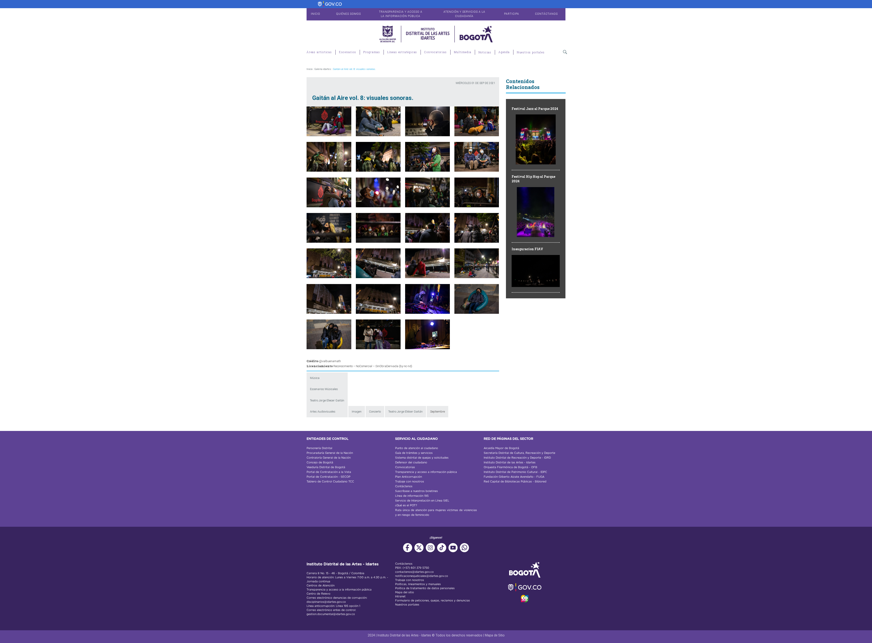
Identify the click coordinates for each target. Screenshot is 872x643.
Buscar (565, 53)
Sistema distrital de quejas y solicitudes (421, 457)
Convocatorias (405, 467)
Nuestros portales (531, 52)
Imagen (357, 411)
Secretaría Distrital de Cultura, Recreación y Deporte (519, 453)
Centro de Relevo (318, 593)
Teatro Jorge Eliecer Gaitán (327, 400)
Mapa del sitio (404, 592)
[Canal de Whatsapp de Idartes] (464, 549)
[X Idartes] (419, 549)
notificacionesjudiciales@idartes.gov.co (421, 576)
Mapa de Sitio (495, 635)
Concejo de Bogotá (320, 462)
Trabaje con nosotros (409, 481)
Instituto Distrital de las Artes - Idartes (509, 462)
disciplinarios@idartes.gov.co (326, 602)
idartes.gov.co (424, 572)
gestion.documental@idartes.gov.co (331, 614)
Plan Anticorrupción (408, 476)
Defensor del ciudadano (411, 462)
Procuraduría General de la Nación (330, 453)
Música (315, 378)
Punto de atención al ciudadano (416, 448)
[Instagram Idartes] (430, 549)
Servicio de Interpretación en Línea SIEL (422, 500)
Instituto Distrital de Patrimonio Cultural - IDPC (515, 472)
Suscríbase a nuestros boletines (416, 491)
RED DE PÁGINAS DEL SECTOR (508, 438)
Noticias (484, 52)
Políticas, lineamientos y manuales (418, 584)
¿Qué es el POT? (406, 505)
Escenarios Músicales (324, 389)
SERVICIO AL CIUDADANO (416, 438)
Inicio (309, 69)
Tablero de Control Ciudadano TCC (330, 481)
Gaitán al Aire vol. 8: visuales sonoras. (354, 69)
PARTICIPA (511, 13)
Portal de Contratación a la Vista (329, 472)
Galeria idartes (322, 69)
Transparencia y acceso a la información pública (339, 589)
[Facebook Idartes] (407, 549)
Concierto (375, 411)
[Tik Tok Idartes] (441, 549)
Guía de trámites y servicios (414, 453)
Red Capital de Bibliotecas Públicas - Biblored (515, 481)
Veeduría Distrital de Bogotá (326, 467)
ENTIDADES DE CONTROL (328, 438)
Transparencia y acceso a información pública (426, 472)
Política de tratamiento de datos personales (425, 588)
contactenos (403, 572)
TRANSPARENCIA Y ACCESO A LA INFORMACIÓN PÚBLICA (400, 14)
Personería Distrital (319, 448)
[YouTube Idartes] (453, 549)
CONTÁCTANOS (546, 13)
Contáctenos (403, 486)
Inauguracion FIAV (527, 249)
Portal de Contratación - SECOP (328, 476)
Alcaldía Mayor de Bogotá (501, 448)
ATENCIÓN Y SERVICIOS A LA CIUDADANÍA (464, 14)
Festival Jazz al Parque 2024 (535, 108)
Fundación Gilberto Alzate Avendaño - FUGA (514, 476)
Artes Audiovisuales (322, 411)
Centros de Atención (320, 585)
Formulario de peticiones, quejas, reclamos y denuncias (432, 600)
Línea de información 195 (412, 496)
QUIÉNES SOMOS (348, 13)
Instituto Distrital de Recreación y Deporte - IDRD (517, 457)
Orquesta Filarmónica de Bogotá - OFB (510, 467)
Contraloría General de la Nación (329, 457)
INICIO (315, 13)
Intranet (400, 596)
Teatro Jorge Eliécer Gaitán (405, 411)
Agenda (504, 52)
